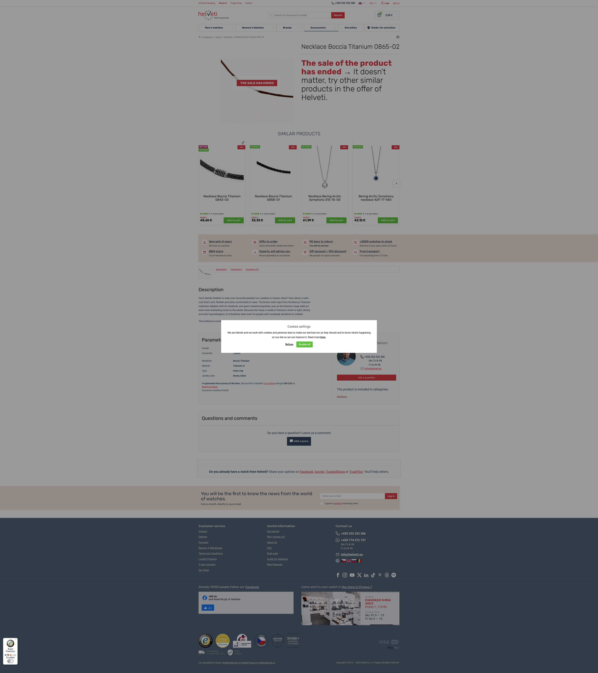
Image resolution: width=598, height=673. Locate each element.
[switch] (10, 661)
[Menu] (16, 640)
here (322, 337)
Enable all (304, 344)
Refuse (289, 344)
